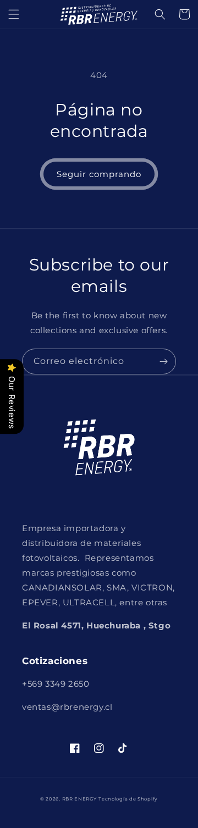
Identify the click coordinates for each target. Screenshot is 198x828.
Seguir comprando (99, 174)
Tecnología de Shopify (128, 799)
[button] (14, 14)
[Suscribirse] (163, 361)
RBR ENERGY (79, 799)
